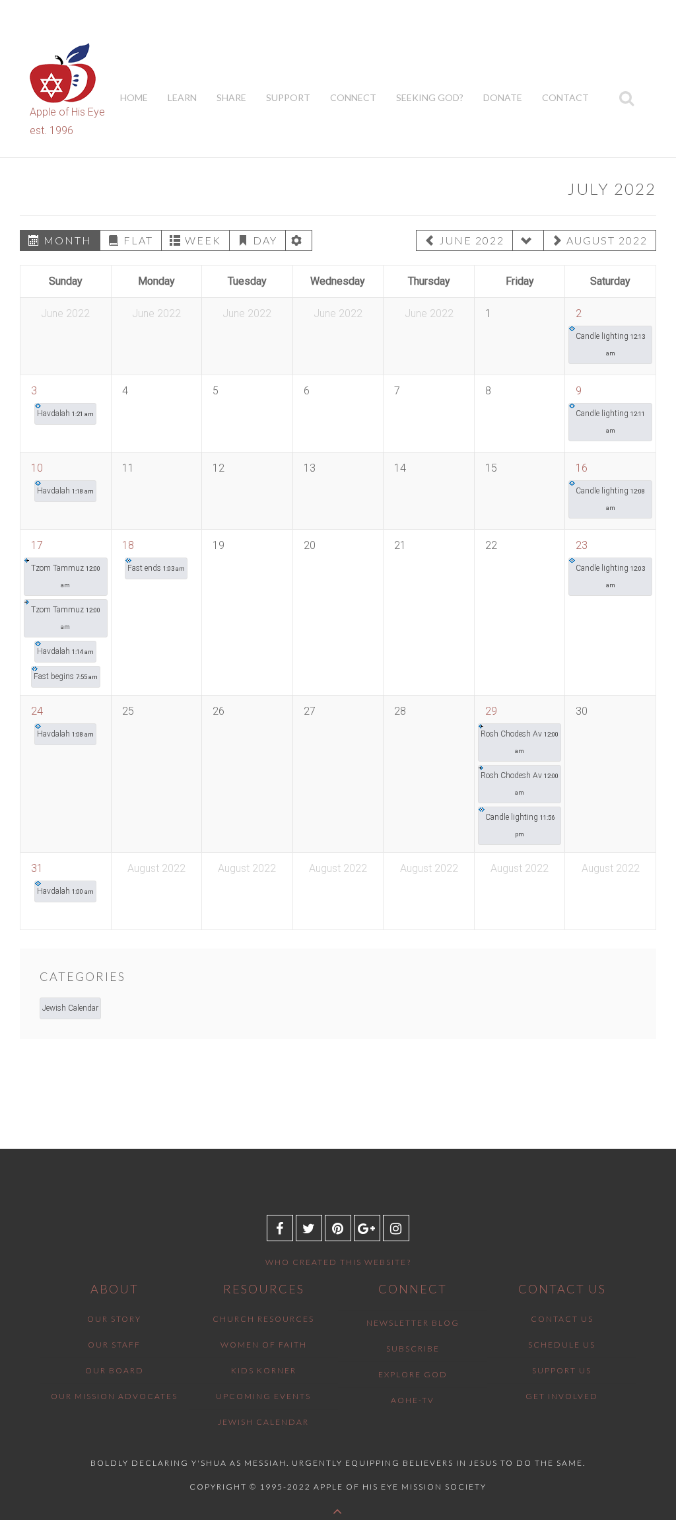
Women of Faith (263, 1345)
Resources (263, 1289)
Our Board (114, 1370)
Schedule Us (561, 1345)
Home (134, 97)
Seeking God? (429, 97)
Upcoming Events (263, 1396)
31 (37, 868)
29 (491, 711)
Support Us (562, 1370)
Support (288, 97)
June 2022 (471, 240)
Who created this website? (338, 1262)
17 (37, 545)
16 (582, 468)
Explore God (413, 1374)
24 (37, 711)
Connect (353, 97)
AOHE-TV (412, 1400)
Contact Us (562, 1289)
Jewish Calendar (70, 1008)
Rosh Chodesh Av (519, 741)
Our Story (114, 1319)
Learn (182, 97)
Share (231, 97)
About (114, 1289)
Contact (565, 97)
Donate (502, 97)
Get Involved (561, 1396)
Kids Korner (263, 1370)
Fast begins (66, 676)
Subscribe (413, 1349)
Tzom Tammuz (65, 576)
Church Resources (263, 1319)
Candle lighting (610, 344)
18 (128, 545)
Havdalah (65, 413)
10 (37, 468)
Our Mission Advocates (114, 1396)
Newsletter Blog (412, 1323)
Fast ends (156, 568)
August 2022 (607, 240)
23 (582, 545)
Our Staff (114, 1345)
